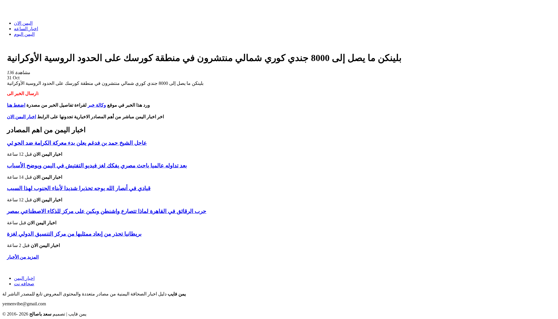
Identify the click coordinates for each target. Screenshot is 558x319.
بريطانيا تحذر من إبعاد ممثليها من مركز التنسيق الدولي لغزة (74, 234)
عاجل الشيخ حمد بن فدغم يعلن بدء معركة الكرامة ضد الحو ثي (77, 143)
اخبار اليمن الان (21, 116)
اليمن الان (23, 23)
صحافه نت (24, 283)
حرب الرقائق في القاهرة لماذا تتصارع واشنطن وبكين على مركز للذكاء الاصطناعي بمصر (106, 211)
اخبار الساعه (26, 28)
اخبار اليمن (24, 278)
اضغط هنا (16, 105)
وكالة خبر (97, 105)
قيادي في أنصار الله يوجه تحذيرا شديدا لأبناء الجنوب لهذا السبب (79, 188)
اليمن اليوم (24, 34)
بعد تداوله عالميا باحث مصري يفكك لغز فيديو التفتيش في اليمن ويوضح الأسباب (97, 165)
